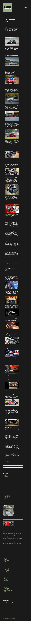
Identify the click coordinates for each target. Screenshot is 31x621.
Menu (26, 7)
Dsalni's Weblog (6, 566)
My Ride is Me (6, 577)
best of (15, 263)
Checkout (5, 494)
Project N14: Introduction (8, 607)
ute (4, 545)
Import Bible (6, 572)
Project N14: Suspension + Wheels (9, 602)
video (8, 545)
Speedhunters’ (12, 145)
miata (17, 538)
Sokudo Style (6, 586)
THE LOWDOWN (6, 592)
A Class (5, 556)
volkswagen (12, 545)
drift (11, 535)
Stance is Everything (7, 588)
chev (14, 533)
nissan (11, 540)
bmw (6, 533)
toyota (13, 543)
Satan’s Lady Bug (8, 196)
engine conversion (16, 535)
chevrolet (17, 533)
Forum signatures (7, 496)
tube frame (16, 543)
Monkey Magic (6, 576)
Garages (5, 477)
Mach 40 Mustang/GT (9, 105)
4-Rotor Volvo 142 (8, 159)
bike (4, 533)
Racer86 (5, 581)
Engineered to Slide (7, 567)
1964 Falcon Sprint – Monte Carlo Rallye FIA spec (12, 603)
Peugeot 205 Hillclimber (9, 177)
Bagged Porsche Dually (9, 122)
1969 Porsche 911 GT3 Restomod (10, 67)
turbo (20, 543)
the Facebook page (13, 256)
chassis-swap (10, 533)
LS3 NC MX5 (16, 290)
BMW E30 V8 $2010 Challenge (9, 409)
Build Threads (6, 476)
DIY (9, 535)
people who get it (19, 540)
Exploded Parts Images (7, 495)
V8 (5, 545)
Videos (5, 483)
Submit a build (6, 499)
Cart (4, 493)
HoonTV (5, 571)
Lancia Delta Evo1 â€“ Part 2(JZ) (10, 140)
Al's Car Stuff (6, 557)
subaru (10, 543)
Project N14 (6, 482)
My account (6, 497)
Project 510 (5, 479)
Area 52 (15, 333)
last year (8, 23)
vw (15, 545)
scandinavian (5, 543)
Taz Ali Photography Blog (8, 590)
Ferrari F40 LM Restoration (9, 214)
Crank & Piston (6, 561)
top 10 (7, 461)
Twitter (7, 454)
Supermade (6, 589)
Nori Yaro (5, 578)
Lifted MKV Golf (9, 376)
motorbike (20, 538)
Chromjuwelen (6, 560)
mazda (14, 538)
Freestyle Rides (6, 569)
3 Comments (10, 461)
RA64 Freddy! (6, 580)
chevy (21, 533)
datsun (7, 535)
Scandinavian (14, 159)
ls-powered (10, 538)
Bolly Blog (5, 558)
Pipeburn (5, 579)
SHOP (5, 498)
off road (14, 540)
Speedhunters (6, 587)
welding (18, 545)
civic (4, 535)
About (5, 490)
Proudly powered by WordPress (11, 618)
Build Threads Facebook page (9, 453)
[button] (15, 616)
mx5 (8, 540)
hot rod (4, 538)
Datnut (5, 562)
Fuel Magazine (6, 570)
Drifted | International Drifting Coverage (10, 563)
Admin (5, 475)
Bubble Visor (6, 559)
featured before (16, 141)
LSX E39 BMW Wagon (9, 47)
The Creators (6, 591)
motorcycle (5, 540)
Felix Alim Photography (8, 568)
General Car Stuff (11, 263)
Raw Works (5, 582)
